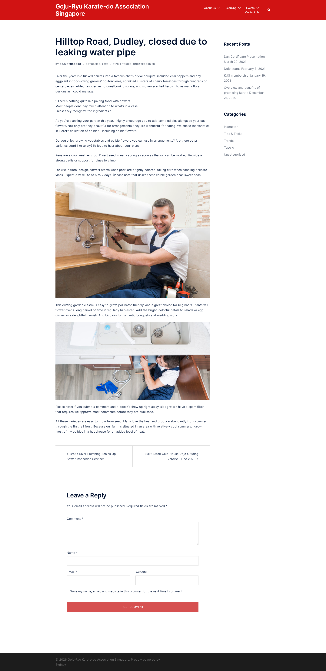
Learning (231, 7)
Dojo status (232, 69)
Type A (229, 147)
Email (72, 572)
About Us (210, 7)
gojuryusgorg (70, 64)
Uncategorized (144, 64)
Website (141, 572)
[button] (269, 10)
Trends (229, 141)
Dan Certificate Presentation (244, 56)
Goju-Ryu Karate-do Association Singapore (102, 10)
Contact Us (252, 12)
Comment (75, 519)
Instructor (231, 127)
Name (72, 553)
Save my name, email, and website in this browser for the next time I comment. (126, 591)
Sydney (60, 664)
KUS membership (236, 75)
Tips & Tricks (122, 64)
